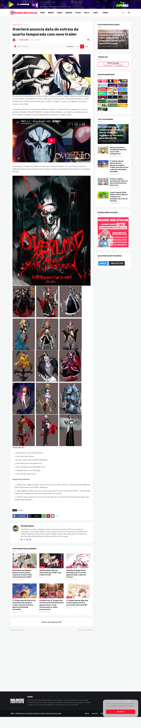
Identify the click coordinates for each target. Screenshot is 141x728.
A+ (87, 46)
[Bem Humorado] (112, 106)
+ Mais (95, 13)
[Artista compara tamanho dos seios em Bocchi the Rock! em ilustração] (103, 181)
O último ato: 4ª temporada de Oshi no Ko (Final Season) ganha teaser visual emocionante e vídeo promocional (51, 604)
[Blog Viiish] (102, 102)
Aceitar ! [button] (120, 712)
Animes (51, 13)
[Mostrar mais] (57, 516)
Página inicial (17, 25)
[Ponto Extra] (122, 98)
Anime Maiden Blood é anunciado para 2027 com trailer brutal (50, 572)
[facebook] (21, 540)
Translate (119, 65)
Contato (95, 714)
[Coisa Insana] (112, 102)
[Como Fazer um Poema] (112, 98)
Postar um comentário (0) (51, 622)
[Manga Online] (122, 102)
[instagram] (24, 540)
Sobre (105, 13)
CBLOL (86, 13)
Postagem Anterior (18, 630)
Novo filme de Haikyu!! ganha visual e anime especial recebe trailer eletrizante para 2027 (22, 573)
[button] (123, 13)
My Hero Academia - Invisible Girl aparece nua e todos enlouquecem (118, 151)
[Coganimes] (122, 106)
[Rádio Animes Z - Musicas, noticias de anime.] (122, 86)
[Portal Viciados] (112, 86)
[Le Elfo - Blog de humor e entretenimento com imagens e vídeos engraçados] (102, 94)
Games (59, 13)
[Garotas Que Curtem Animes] (103, 86)
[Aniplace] (102, 110)
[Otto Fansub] (102, 106)
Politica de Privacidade (126, 706)
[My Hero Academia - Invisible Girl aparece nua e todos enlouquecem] (103, 150)
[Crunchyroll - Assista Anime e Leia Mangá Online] (112, 82)
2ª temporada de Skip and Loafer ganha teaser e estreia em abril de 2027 (77, 602)
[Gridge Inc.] (122, 90)
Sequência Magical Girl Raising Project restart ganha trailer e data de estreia (76, 573)
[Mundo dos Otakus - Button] (103, 82)
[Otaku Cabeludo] (113, 90)
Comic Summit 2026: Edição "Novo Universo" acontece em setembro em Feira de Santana (119, 197)
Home (42, 13)
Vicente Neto (27, 526)
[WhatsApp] (44, 516)
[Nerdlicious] (122, 94)
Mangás (68, 13)
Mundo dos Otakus (26, 714)
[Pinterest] (48, 516)
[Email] (53, 516)
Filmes (78, 13)
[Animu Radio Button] (122, 82)
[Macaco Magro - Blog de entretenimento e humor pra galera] (112, 94)
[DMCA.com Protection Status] (111, 265)
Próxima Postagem (84, 630)
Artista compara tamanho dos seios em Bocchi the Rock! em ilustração (119, 182)
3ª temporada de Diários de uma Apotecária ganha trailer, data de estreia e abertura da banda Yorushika (24, 604)
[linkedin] (30, 540)
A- (77, 46)
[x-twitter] (27, 540)
